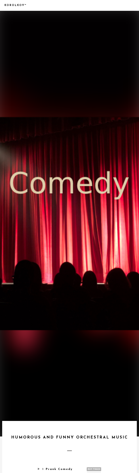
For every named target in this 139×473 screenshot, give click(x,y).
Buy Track (94, 469)
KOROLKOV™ (16, 5)
